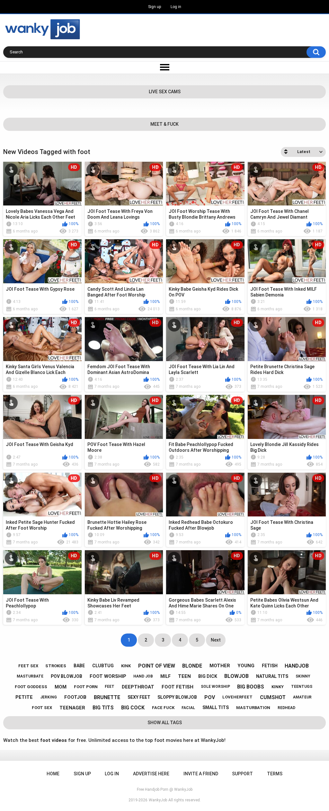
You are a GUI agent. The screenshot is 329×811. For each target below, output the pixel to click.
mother (219, 666)
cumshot (273, 697)
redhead (286, 708)
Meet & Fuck (164, 124)
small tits (215, 707)
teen (184, 676)
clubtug (103, 665)
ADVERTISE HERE (151, 773)
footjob (75, 697)
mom (61, 687)
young (245, 666)
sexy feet (139, 697)
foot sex (42, 707)
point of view (156, 666)
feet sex (28, 665)
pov (209, 697)
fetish (270, 665)
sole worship (215, 686)
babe (79, 665)
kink (126, 665)
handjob (297, 666)
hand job (143, 676)
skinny (303, 676)
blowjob (236, 676)
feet (109, 686)
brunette (107, 697)
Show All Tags (164, 722)
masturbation (253, 707)
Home (53, 773)
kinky (277, 686)
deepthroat (138, 687)
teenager (72, 708)
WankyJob (158, 800)
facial (188, 708)
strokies (55, 665)
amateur (302, 697)
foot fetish (177, 687)
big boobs (250, 687)
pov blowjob (66, 676)
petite (24, 697)
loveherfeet (237, 697)
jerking (48, 697)
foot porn (86, 686)
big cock (133, 708)
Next (216, 639)
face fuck (163, 707)
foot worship (108, 676)
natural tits (272, 676)
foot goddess (31, 686)
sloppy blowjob (177, 697)
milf (165, 676)
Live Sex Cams (165, 91)
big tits (103, 708)
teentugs (301, 686)
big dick (207, 676)
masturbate (30, 676)
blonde (192, 666)
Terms (274, 773)
